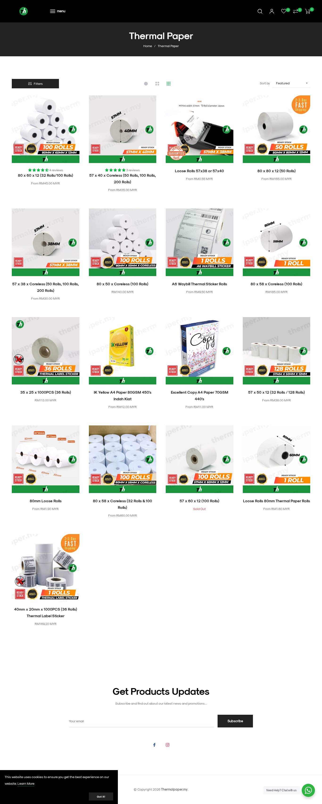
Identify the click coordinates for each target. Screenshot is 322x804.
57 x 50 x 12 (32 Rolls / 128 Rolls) (276, 392)
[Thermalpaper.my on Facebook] (154, 744)
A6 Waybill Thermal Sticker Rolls (199, 284)
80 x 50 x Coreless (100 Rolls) (122, 284)
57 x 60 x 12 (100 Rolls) (199, 500)
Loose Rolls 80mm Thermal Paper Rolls (276, 500)
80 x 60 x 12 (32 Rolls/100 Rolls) (45, 175)
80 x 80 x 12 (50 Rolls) (276, 170)
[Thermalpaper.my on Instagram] (167, 744)
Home (147, 46)
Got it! (101, 796)
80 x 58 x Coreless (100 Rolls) (276, 284)
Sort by (265, 83)
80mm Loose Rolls (46, 500)
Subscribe (235, 721)
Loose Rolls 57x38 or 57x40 (199, 170)
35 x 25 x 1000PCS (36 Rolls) (45, 392)
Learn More (25, 783)
